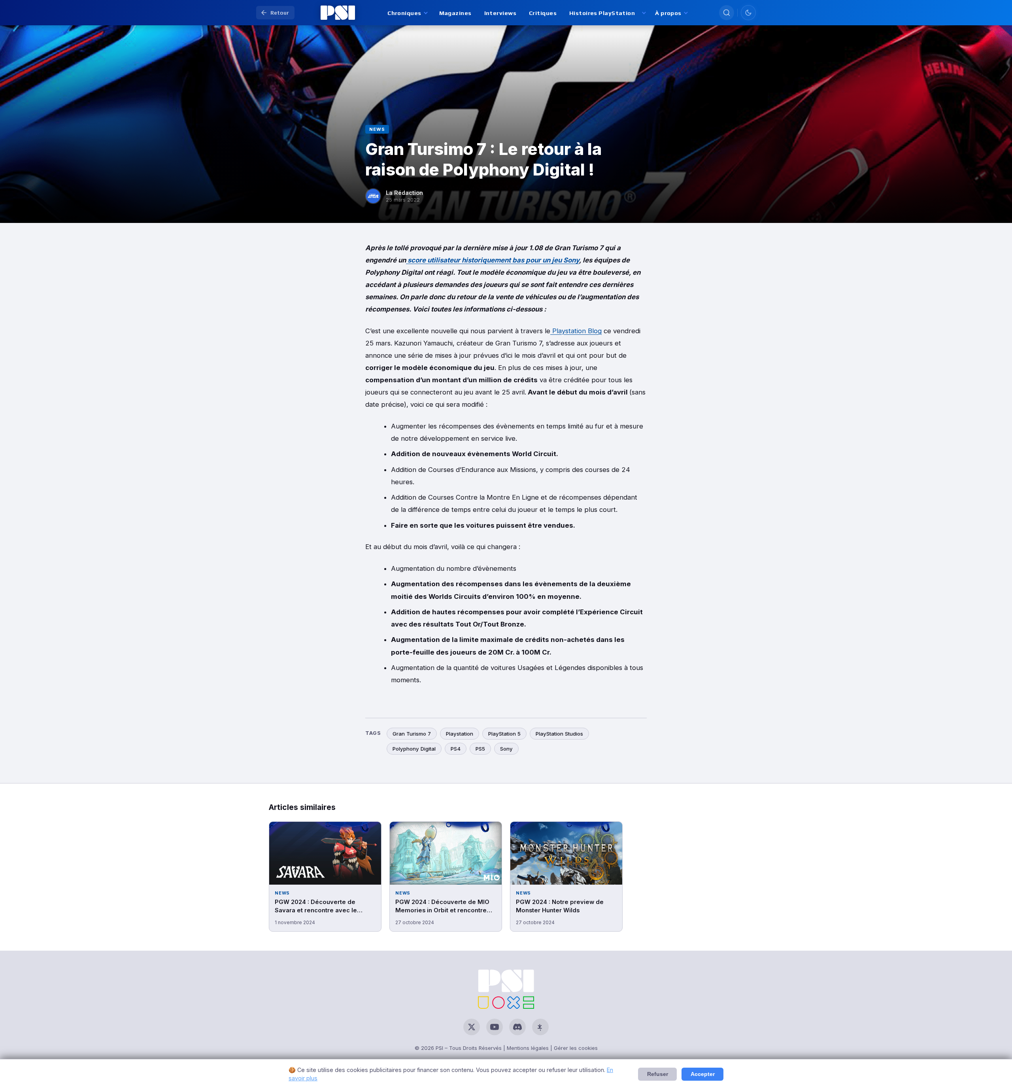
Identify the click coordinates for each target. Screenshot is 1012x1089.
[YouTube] (494, 1027)
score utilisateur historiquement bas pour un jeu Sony (492, 260)
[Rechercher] (726, 12)
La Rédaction (404, 192)
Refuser (657, 1074)
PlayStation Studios (559, 733)
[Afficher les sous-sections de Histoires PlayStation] (643, 12)
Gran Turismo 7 (412, 733)
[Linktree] (540, 1027)
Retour (279, 12)
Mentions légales (528, 1048)
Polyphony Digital (414, 749)
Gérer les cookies (576, 1048)
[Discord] (517, 1027)
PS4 (456, 749)
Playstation (459, 733)
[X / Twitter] (471, 1027)
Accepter (703, 1074)
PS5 (480, 749)
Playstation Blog (576, 331)
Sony (506, 749)
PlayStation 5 (504, 733)
